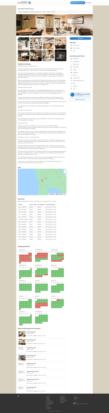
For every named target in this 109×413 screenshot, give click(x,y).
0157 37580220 (79, 95)
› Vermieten (48, 396)
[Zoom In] (65, 170)
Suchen (76, 402)
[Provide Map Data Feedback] (64, 194)
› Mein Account (62, 396)
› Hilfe (75, 396)
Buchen (81, 38)
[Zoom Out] (65, 172)
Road (65, 175)
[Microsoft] (59, 194)
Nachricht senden (81, 99)
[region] (42, 182)
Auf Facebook (85, 403)
